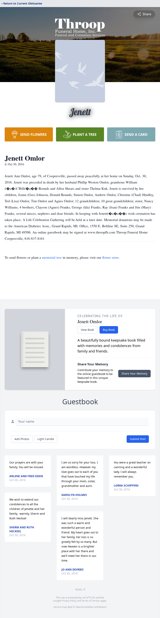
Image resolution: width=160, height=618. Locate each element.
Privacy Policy (69, 600)
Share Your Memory (134, 373)
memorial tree (52, 257)
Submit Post (138, 439)
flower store (110, 257)
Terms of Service (91, 600)
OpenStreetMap (84, 607)
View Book (87, 330)
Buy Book (109, 330)
